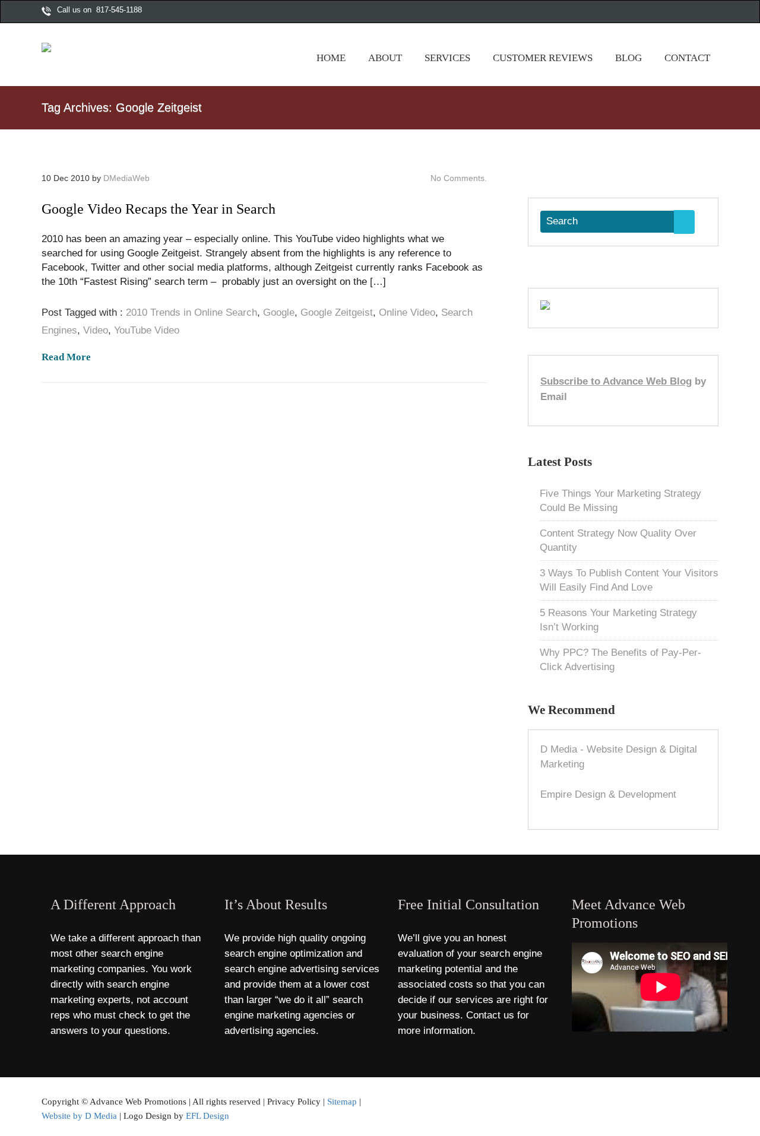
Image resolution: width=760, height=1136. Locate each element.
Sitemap (342, 1101)
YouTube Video (146, 330)
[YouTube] (701, 12)
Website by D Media (79, 1115)
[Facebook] (664, 12)
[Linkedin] (713, 12)
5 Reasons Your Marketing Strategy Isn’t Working (618, 620)
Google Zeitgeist (336, 312)
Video (95, 330)
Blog (628, 58)
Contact (687, 58)
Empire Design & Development (608, 794)
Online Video (407, 312)
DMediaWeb (126, 178)
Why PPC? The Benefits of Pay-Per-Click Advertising (620, 659)
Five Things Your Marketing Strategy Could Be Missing (620, 500)
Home (331, 58)
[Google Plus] (689, 12)
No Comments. (458, 178)
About (385, 58)
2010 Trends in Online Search (191, 312)
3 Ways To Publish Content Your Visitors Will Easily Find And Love (629, 580)
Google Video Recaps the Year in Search (159, 209)
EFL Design (207, 1115)
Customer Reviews (543, 58)
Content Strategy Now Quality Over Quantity (618, 540)
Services (447, 58)
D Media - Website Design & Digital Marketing (618, 757)
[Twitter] (676, 12)
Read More (66, 357)
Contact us (490, 1015)
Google (278, 312)
